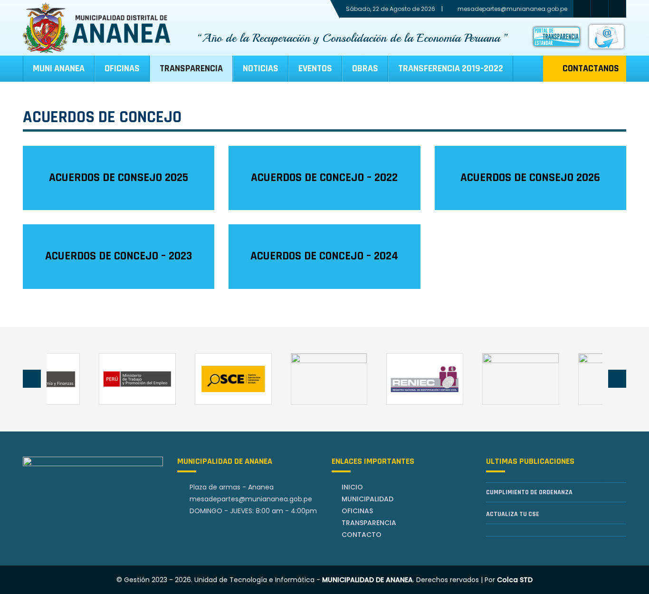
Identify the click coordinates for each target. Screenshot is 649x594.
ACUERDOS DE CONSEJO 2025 (118, 177)
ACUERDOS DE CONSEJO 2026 (530, 177)
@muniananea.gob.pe (251, 499)
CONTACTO (362, 534)
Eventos (315, 68)
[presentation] (32, 379)
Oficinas (122, 68)
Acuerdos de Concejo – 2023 (118, 256)
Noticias (260, 68)
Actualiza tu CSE (512, 514)
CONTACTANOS (591, 68)
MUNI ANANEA (59, 68)
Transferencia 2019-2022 (450, 68)
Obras (365, 68)
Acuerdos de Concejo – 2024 (324, 256)
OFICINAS (357, 511)
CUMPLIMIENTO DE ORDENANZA (529, 492)
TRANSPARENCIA (191, 68)
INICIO (352, 487)
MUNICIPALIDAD (367, 499)
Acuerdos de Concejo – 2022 (324, 177)
